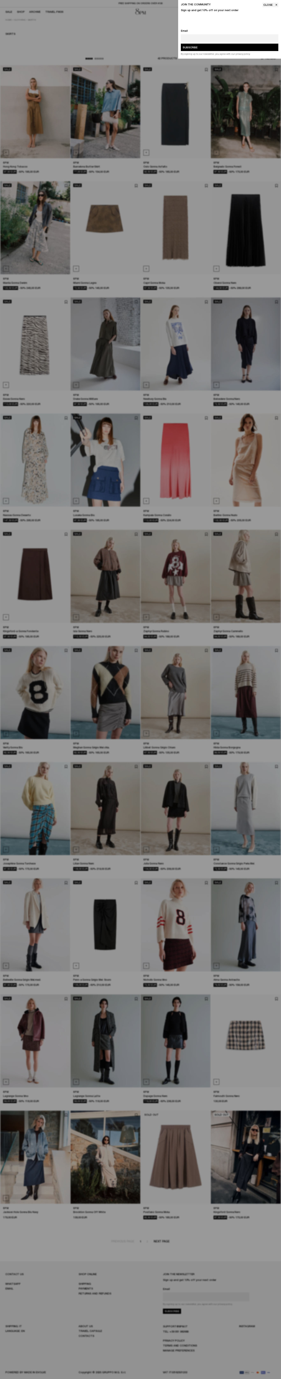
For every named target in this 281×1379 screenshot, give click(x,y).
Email (184, 31)
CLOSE (268, 5)
